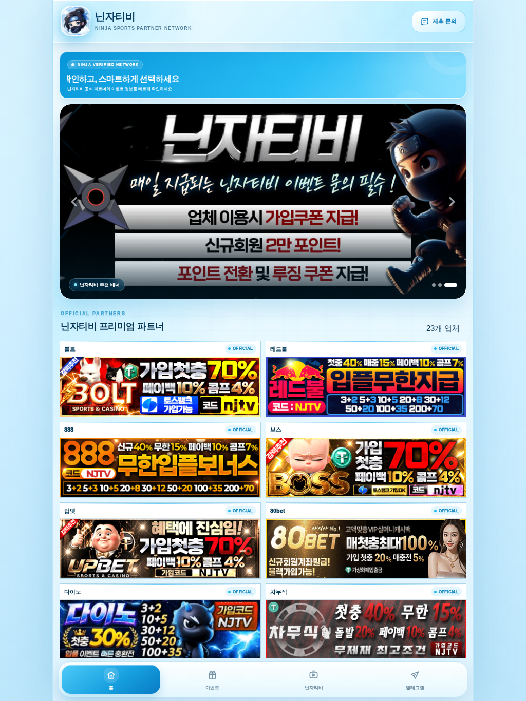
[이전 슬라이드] (74, 202)
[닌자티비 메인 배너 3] (263, 201)
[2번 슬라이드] (440, 285)
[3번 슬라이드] (450, 285)
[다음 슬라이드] (452, 202)
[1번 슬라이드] (434, 285)
